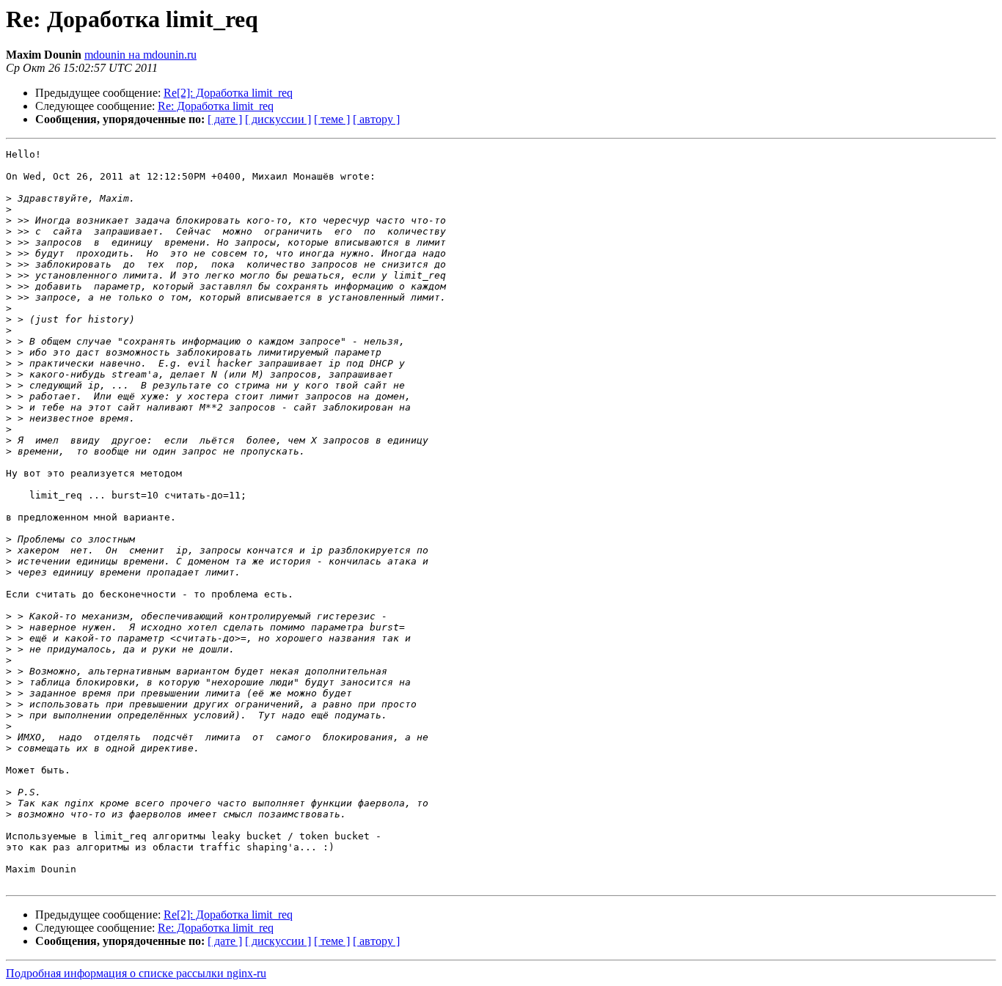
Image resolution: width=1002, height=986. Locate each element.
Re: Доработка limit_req (216, 106)
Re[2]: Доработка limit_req (228, 93)
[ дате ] (225, 119)
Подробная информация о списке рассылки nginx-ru (136, 973)
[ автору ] (376, 119)
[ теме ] (332, 119)
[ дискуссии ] (278, 119)
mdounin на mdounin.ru (140, 54)
